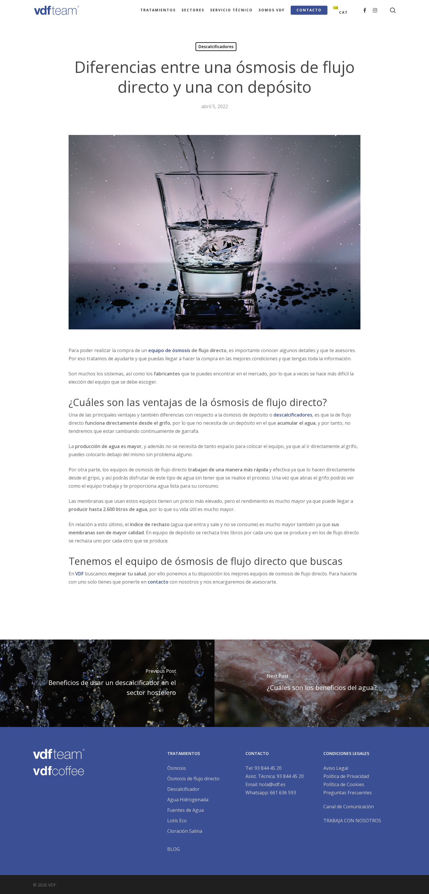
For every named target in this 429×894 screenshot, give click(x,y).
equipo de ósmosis (169, 350)
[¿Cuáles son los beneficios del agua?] (321, 683)
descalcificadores (292, 415)
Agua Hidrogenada (187, 799)
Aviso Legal (335, 768)
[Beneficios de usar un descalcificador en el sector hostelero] (107, 683)
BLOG (173, 849)
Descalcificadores (215, 46)
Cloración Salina (184, 831)
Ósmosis (176, 768)
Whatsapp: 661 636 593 (270, 792)
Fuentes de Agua (185, 810)
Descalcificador (183, 789)
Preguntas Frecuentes (347, 792)
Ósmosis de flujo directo (193, 778)
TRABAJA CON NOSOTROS (352, 820)
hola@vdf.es (272, 784)
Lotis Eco (177, 820)
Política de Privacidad (346, 776)
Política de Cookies (343, 784)
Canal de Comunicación (348, 806)
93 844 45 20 (268, 768)
